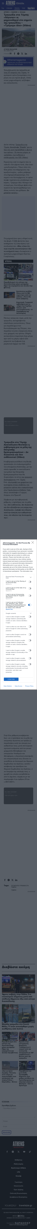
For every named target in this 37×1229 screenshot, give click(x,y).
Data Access (18, 686)
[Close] (33, 543)
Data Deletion (8, 686)
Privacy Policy (29, 686)
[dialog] (18, 614)
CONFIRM (11, 679)
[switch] (29, 582)
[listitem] (18, 577)
